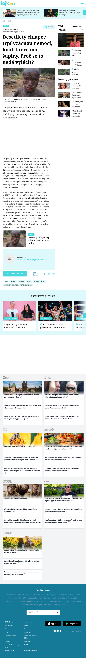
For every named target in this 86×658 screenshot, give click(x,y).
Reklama (8, 629)
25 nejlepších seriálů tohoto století (16, 498)
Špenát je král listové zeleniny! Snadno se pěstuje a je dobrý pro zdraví (22, 562)
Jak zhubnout (11, 595)
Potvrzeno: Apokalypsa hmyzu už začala (18, 446)
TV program (51, 595)
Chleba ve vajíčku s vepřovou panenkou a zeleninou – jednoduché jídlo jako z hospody (63, 448)
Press (26, 625)
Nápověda (27, 641)
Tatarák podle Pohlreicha (26, 601)
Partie (70, 595)
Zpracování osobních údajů (30, 637)
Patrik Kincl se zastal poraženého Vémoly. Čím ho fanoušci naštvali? (54, 326)
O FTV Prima (9, 622)
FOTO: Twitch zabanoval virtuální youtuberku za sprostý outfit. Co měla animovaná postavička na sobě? (77, 113)
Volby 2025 (72, 598)
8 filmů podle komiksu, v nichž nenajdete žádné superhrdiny (20, 510)
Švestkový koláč (59, 605)
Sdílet (49, 27)
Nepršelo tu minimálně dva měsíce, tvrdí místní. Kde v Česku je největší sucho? (22, 407)
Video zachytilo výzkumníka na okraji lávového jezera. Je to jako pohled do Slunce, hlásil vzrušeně (22, 469)
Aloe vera (40, 601)
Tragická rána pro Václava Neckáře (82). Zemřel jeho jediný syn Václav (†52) (62, 396)
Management (28, 622)
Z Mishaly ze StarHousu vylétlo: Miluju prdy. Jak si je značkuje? (69, 12)
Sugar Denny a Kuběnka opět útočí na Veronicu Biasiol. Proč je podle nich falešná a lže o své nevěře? (17, 326)
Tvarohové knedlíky (28, 605)
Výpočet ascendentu (73, 601)
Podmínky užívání (10, 636)
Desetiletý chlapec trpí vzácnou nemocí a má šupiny (39, 240)
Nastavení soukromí (30, 650)
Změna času (62, 595)
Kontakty (27, 632)
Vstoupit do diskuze (16, 274)
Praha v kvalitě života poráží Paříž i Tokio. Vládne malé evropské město (21, 396)
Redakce (27, 645)
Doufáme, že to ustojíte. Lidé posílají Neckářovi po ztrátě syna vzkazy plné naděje (21, 417)
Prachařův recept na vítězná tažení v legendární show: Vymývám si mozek (62, 407)
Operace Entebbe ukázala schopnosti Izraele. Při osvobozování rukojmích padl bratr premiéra (21, 458)
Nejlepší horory (39, 595)
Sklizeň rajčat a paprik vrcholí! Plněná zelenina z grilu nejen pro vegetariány (21, 573)
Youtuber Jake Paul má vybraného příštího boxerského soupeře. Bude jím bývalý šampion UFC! (77, 104)
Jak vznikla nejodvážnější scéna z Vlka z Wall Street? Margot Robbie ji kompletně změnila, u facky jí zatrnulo (22, 522)
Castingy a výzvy (29, 629)
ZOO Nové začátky (30, 598)
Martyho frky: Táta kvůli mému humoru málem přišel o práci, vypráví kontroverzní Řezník (63, 499)
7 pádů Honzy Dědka (59, 598)
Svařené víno (10, 601)
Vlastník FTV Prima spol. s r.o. (12, 646)
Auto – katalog (44, 598)
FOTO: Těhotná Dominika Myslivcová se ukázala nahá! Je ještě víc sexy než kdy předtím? (77, 95)
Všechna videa (77, 26)
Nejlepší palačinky (44, 605)
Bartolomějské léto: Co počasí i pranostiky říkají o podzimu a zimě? (21, 551)
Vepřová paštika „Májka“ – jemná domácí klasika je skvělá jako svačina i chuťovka (63, 458)
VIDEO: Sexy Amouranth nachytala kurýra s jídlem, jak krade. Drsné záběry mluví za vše (77, 86)
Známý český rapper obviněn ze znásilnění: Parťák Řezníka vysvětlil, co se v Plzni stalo (28, 12)
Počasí (77, 595)
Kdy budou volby (15, 598)
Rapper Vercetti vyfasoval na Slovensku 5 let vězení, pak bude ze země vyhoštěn (63, 510)
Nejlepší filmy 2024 (25, 595)
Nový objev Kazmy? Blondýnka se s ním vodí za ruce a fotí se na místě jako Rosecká (63, 521)
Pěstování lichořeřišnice (55, 601)
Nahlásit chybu (9, 650)
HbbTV (7, 632)
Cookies (7, 641)
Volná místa (9, 625)
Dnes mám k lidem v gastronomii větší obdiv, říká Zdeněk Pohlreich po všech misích (62, 417)
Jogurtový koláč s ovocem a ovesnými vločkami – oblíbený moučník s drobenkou (62, 469)
